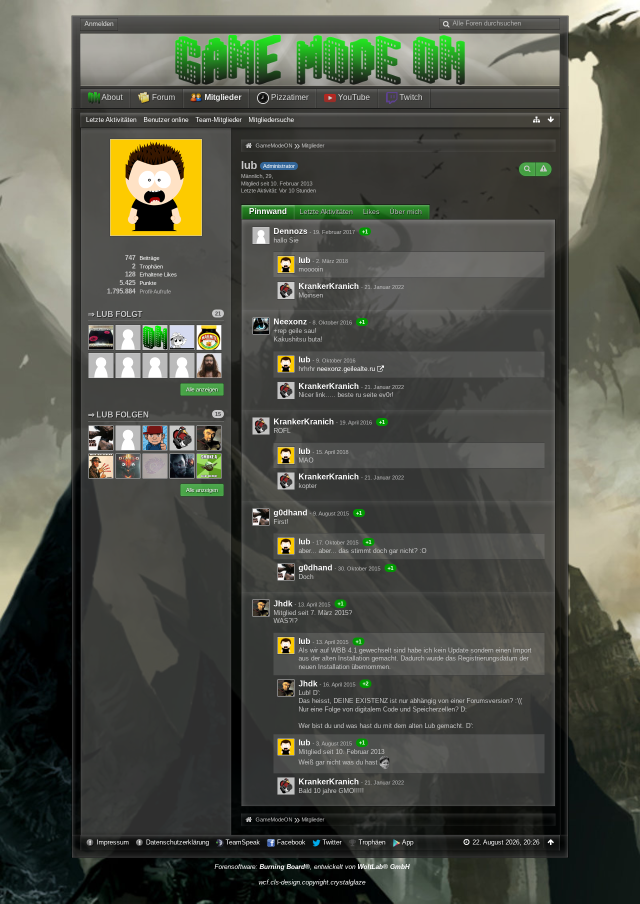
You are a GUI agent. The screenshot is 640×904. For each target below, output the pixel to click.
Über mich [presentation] (406, 212)
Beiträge (150, 258)
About (111, 97)
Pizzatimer (288, 97)
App (408, 842)
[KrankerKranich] (286, 291)
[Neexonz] (261, 326)
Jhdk (283, 604)
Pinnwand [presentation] (268, 211)
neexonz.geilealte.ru (346, 368)
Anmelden (99, 24)
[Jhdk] (261, 608)
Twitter (332, 842)
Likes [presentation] (371, 212)
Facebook (291, 842)
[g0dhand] (261, 517)
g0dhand (291, 512)
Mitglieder (222, 97)
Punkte (148, 283)
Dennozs (291, 231)
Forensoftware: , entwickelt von (312, 866)
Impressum (112, 842)
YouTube (353, 97)
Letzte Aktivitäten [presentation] (326, 212)
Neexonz (290, 322)
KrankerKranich (328, 286)
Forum (162, 97)
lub (304, 260)
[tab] (268, 211)
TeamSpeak (243, 842)
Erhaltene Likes (158, 275)
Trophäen (372, 842)
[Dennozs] (261, 235)
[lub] (286, 265)
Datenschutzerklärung (177, 842)
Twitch (410, 97)
